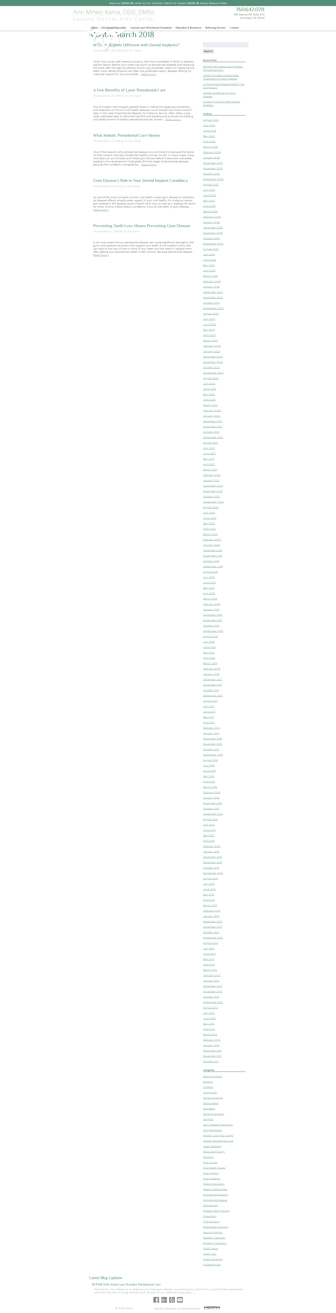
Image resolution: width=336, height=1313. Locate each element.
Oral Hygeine (211, 1173)
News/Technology (214, 1151)
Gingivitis (208, 1119)
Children (208, 1087)
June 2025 (209, 195)
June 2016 (209, 770)
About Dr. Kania (212, 1076)
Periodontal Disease (215, 1200)
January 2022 (211, 415)
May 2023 (209, 329)
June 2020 (209, 518)
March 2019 (210, 598)
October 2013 (211, 932)
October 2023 (211, 302)
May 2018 (208, 652)
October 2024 (211, 238)
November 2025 (213, 168)
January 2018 (211, 674)
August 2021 (210, 442)
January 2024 (211, 286)
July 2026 (209, 125)
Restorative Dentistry (216, 1227)
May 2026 (209, 136)
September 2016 (213, 754)
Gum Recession (212, 1130)
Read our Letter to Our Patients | (137, 3)
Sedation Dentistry (214, 1237)
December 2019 (212, 550)
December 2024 (213, 227)
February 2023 (212, 345)
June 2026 (209, 130)
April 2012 (209, 1029)
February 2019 (211, 604)
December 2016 (212, 738)
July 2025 (209, 189)
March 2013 (210, 969)
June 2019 (209, 582)
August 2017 (210, 700)
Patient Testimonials (215, 1189)
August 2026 (211, 119)
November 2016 (212, 744)
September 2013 (213, 937)
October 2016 (211, 749)
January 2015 (211, 851)
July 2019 (208, 577)
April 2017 (209, 722)
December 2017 (212, 679)
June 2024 (209, 259)
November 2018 (212, 620)
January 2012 (211, 1045)
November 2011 (212, 1056)
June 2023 (209, 324)
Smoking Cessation (215, 1243)
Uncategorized (212, 1264)
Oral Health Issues (214, 1167)
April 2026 (209, 141)
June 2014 (209, 889)
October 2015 (211, 808)
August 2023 (211, 313)
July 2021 (209, 448)
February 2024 (212, 281)
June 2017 (209, 711)
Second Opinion (213, 1232)
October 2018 (211, 625)
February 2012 (211, 1039)
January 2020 (211, 544)
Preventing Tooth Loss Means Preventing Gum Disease (141, 225)
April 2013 (209, 964)
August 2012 (210, 1007)
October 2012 (211, 996)
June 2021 (209, 453)
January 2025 (211, 222)
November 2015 (212, 803)
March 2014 (210, 905)
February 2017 (211, 727)
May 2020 (209, 523)
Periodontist (210, 1205)
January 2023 (211, 351)
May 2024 (209, 265)
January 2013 (211, 980)
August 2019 (210, 571)
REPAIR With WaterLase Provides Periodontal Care (126, 1284)
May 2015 (208, 835)
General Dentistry (213, 1114)
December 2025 (213, 163)
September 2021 (213, 437)
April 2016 (209, 781)
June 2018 (209, 647)
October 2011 (211, 1061)
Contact (234, 27)
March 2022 (210, 405)
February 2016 (211, 792)
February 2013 (211, 975)
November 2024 (213, 232)
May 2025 (209, 200)
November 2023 (213, 297)
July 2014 (208, 883)
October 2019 (211, 561)
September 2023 (213, 308)
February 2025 (212, 216)
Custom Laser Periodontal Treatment (151, 27)
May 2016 (208, 776)
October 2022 (211, 367)
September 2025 (213, 179)
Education (209, 1108)
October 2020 (211, 496)
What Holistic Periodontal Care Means (126, 135)
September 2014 (213, 873)
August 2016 (210, 760)
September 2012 (213, 1002)
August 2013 (210, 943)
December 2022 (213, 356)
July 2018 (208, 641)
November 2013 (212, 926)
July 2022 (209, 383)
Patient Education (214, 1183)
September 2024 (213, 243)
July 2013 (208, 948)
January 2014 (211, 916)
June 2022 (209, 388)
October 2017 (211, 690)
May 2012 (208, 1023)
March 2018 (210, 663)
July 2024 (209, 254)
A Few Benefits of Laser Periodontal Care (129, 90)
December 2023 (213, 292)
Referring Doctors (215, 27)
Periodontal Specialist (114, 27)
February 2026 (212, 152)
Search (208, 51)
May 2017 (208, 717)
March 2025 (210, 211)
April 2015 (209, 840)
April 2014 (209, 900)
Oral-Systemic (211, 1178)
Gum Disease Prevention (218, 1124)
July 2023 (209, 319)
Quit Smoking (211, 1221)
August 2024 (210, 249)
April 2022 (209, 399)
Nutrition (208, 1157)
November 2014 (212, 862)
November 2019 (212, 555)
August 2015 (210, 819)
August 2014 (210, 878)
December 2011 (212, 1050)
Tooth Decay (210, 1248)
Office (94, 27)
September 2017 (213, 695)
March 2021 (210, 469)
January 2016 (211, 797)
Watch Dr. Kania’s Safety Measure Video (196, 3)
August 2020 (211, 507)
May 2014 (208, 894)
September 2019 (213, 566)
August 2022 (211, 378)
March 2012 (210, 1034)
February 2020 (212, 539)
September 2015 (213, 813)
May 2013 (208, 959)
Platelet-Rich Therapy (216, 1210)
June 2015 (209, 830)
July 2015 (208, 824)
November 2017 (212, 684)
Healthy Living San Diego (218, 1135)
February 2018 (211, 668)
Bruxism (208, 1081)
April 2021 (209, 464)
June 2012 (209, 1018)
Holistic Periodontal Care (218, 1140)
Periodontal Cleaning (216, 1194)
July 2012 (209, 1013)
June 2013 (209, 953)
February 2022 (212, 410)
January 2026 (211, 157)
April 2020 (209, 528)
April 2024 (209, 270)
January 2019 (211, 609)
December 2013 (212, 921)
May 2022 (209, 394)
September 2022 (213, 372)
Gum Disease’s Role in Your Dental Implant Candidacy (140, 180)
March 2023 (210, 340)
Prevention (209, 1216)
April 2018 (209, 657)
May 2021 (208, 458)
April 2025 (209, 206)
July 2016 (208, 765)
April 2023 (209, 335)
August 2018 (210, 636)
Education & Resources (188, 27)
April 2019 (209, 593)
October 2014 (211, 867)
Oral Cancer (210, 1162)
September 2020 (213, 501)
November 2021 (212, 426)
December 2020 (213, 485)
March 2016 (210, 787)
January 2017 (211, 733)
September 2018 (213, 631)
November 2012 (212, 991)
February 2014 (211, 910)
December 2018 (212, 614)
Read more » (149, 74)
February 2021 (211, 475)
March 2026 (210, 146)
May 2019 (208, 588)
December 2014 (212, 856)
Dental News (211, 1103)
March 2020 (210, 534)
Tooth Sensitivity (213, 1259)
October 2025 (211, 173)
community (210, 1092)
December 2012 (212, 986)
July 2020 (209, 512)
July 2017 (208, 706)
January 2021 (211, 480)
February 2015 (211, 846)
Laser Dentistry (212, 1146)
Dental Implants (213, 1097)
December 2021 (212, 421)
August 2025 (211, 184)
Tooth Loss (209, 1253)
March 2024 (210, 276)
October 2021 (211, 432)
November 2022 (213, 362)
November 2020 (213, 491)
